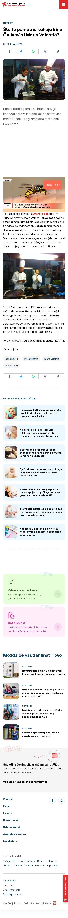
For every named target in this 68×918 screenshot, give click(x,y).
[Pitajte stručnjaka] (65, 888)
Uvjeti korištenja (11, 889)
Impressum (9, 885)
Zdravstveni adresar (14, 834)
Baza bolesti (10, 841)
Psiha (6, 806)
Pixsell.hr (40, 865)
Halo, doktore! (11, 827)
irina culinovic (31, 358)
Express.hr (52, 865)
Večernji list (9, 861)
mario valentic (51, 358)
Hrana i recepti (11, 820)
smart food (12, 365)
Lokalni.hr (52, 861)
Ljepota (7, 813)
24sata (18, 865)
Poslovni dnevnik (26, 861)
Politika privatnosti (13, 894)
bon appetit (12, 358)
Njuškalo (7, 865)
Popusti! (28, 865)
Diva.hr (40, 861)
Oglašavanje (9, 880)
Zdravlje (7, 799)
